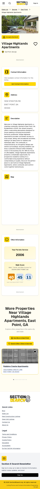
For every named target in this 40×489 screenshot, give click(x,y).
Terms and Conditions (9, 434)
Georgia (14, 9)
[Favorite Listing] (35, 44)
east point (24, 9)
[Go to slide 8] (23, 379)
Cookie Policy (6, 440)
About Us (5, 425)
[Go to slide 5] (19, 379)
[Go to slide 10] (26, 379)
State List (5, 9)
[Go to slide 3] (16, 379)
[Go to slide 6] (20, 379)
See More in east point (21, 338)
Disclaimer (5, 443)
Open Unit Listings (8, 419)
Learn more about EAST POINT (15, 282)
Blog (3, 411)
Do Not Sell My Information (11, 448)
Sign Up (20, 475)
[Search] (10, 3)
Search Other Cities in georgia (21, 343)
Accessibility (6, 445)
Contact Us (6, 422)
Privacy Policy (7, 437)
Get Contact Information (20, 84)
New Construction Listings (11, 416)
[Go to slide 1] (13, 379)
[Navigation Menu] (3, 3)
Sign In (35, 3)
